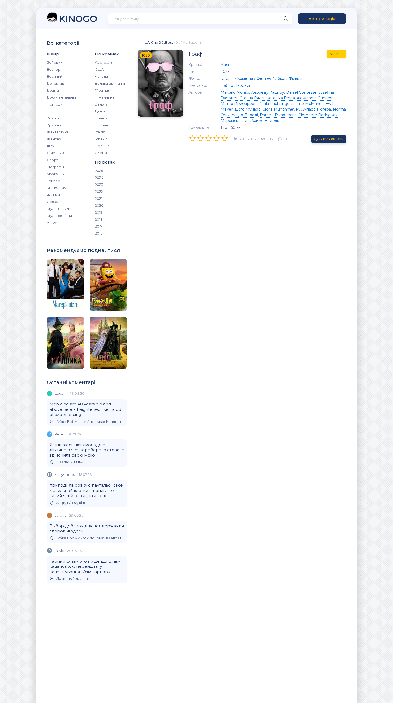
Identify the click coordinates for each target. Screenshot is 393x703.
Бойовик (54, 62)
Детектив (55, 83)
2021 (98, 198)
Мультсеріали (59, 215)
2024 (99, 177)
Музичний (56, 174)
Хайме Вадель (265, 120)
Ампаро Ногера (316, 109)
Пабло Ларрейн (236, 85)
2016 (98, 233)
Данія (100, 111)
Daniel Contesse (301, 92)
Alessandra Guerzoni (315, 98)
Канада (101, 76)
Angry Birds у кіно (71, 503)
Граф (195, 54)
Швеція (101, 118)
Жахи (51, 146)
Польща (102, 146)
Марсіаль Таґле (235, 120)
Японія (101, 153)
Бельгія (101, 104)
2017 (98, 226)
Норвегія (103, 125)
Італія (100, 132)
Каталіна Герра (281, 98)
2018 (99, 219)
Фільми (53, 195)
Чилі (225, 64)
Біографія (55, 167)
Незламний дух (70, 462)
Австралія (104, 62)
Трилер (53, 181)
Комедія (54, 118)
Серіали (54, 202)
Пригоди (55, 104)
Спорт (52, 160)
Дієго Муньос (247, 109)
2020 (99, 205)
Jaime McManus (308, 103)
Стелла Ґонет (252, 98)
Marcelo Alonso (235, 92)
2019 (98, 212)
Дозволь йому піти (72, 578)
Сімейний (55, 153)
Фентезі (54, 139)
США (99, 69)
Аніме (52, 222)
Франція (102, 90)
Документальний (62, 97)
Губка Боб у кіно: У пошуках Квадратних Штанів (90, 421)
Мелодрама (58, 188)
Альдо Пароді (245, 114)
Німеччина (104, 97)
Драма (53, 90)
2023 (99, 184)
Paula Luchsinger (275, 103)
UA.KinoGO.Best (159, 42)
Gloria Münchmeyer (280, 109)
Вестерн (55, 69)
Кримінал (55, 125)
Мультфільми (58, 208)
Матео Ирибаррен (239, 103)
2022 (99, 191)
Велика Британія (110, 83)
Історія (53, 111)
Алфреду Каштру (267, 92)
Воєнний (54, 76)
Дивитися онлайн (329, 139)
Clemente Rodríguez (318, 114)
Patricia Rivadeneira (278, 114)
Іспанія (101, 139)
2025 (99, 170)
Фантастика (58, 132)
